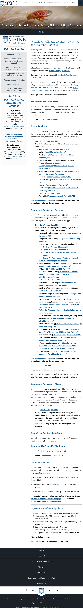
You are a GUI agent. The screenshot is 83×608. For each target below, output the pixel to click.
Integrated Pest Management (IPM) (41, 578)
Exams (39, 55)
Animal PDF (64, 149)
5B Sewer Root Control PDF (56, 285)
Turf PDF (58, 193)
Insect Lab (41, 556)
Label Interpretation (14, 84)
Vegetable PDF (69, 196)
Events (15, 599)
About (74, 3)
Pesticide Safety (41, 572)
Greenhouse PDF (74, 171)
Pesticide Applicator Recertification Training (14, 68)
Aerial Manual (51, 152)
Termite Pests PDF (74, 335)
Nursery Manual (53, 177)
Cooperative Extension (28, 3)
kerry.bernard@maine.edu (14, 126)
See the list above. (73, 415)
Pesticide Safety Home (14, 54)
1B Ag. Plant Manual (67, 239)
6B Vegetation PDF (53, 296)
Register (22, 599)
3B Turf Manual (52, 269)
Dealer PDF (58, 455)
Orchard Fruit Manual (60, 179)
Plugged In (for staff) (37, 603)
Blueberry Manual (68, 155)
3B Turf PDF (65, 269)
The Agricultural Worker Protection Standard (14, 75)
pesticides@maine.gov (52, 501)
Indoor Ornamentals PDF (58, 274)
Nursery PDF (66, 177)
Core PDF (66, 71)
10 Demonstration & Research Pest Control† (56, 348)
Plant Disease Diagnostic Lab (42, 561)
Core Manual (45, 119)
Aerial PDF (61, 152)
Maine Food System (51, 3)
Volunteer (37, 599)
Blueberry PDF (45, 157)
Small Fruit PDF (72, 188)
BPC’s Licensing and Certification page (46, 499)
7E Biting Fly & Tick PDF (68, 332)
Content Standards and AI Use (68, 599)
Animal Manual (52, 149)
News (8, 599)
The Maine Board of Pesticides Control (14, 89)
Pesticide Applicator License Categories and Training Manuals (14, 61)
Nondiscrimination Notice (50, 599)
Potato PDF (63, 185)
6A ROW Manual (45, 291)
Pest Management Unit (14, 117)
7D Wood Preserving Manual (67, 324)
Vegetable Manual (55, 196)
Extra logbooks (71, 75)
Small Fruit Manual (57, 188)
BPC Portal (57, 484)
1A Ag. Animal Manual (69, 233)
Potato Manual (52, 185)
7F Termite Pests (59, 335)
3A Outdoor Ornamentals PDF (59, 266)
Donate (29, 599)
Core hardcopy (55, 71)
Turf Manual (49, 193)
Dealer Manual (48, 455)
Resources (65, 3)
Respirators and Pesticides (14, 80)
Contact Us (41, 584)
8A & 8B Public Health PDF (56, 340)
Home (41, 550)
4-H (40, 3)
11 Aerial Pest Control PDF (56, 354)
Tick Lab (41, 567)
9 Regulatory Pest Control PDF (64, 346)
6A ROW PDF (57, 291)
